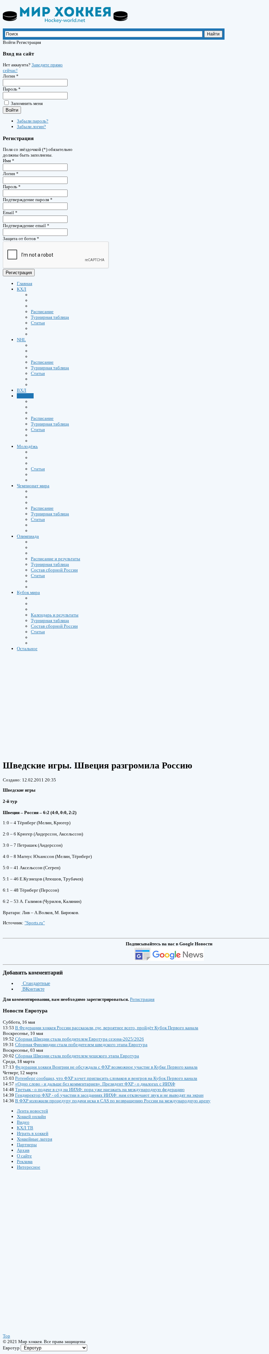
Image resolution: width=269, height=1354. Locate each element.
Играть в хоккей (32, 1133)
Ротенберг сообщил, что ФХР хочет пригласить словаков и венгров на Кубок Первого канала (106, 1078)
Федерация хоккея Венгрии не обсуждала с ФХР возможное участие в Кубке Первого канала (106, 1067)
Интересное (28, 1167)
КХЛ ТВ (25, 1127)
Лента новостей (32, 1111)
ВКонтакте (32, 989)
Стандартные (35, 983)
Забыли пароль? (32, 121)
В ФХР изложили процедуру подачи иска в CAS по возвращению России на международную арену (113, 1100)
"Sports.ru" (35, 922)
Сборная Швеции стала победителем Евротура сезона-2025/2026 (79, 1039)
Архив (23, 1150)
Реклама (25, 1161)
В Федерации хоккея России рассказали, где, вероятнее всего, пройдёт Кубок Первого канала (106, 1027)
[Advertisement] (45, 1245)
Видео (23, 1122)
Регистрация (19, 272)
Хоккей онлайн (31, 1116)
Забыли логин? (31, 126)
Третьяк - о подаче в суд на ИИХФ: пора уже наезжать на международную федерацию (100, 1089)
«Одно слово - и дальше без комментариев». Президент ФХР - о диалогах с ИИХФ (95, 1083)
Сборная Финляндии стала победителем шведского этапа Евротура (81, 1044)
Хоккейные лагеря (34, 1139)
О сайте (24, 1155)
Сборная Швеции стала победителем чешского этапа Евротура (77, 1055)
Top (6, 1336)
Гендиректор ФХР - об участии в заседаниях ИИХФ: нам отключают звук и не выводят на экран (109, 1095)
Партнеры (27, 1144)
